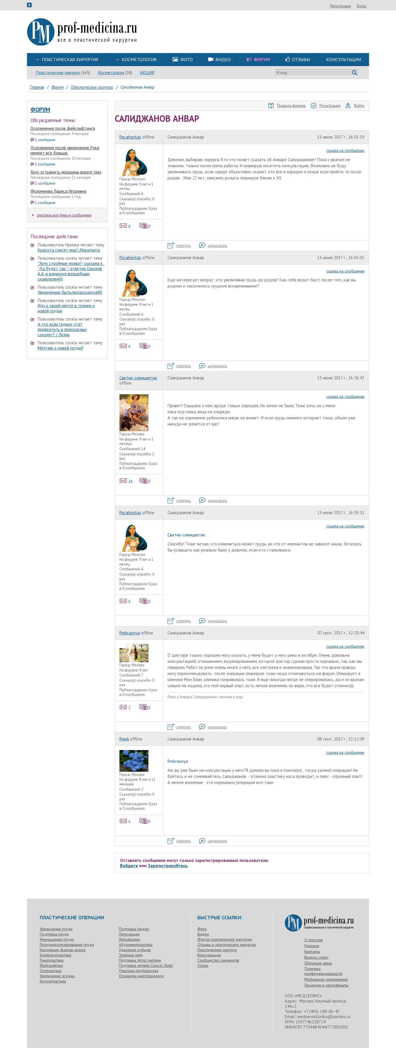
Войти (359, 105)
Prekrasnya (129, 633)
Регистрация (340, 6)
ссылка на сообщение (345, 150)
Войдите (129, 865)
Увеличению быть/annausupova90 (70, 292)
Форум (40, 109)
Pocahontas (130, 137)
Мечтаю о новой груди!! (60, 348)
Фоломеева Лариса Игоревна (58, 191)
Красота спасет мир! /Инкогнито (69, 250)
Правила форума (291, 105)
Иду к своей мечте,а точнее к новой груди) (66, 308)
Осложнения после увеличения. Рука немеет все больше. (64, 150)
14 (130, 480)
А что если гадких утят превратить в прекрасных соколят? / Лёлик (62, 329)
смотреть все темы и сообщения (64, 215)
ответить (183, 245)
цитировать (217, 245)
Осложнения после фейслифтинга (62, 128)
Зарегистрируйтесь (168, 865)
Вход (361, 6)
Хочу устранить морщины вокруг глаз (65, 172)
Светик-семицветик (138, 378)
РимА (124, 739)
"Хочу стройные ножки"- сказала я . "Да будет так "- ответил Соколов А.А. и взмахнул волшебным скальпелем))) (71, 271)
